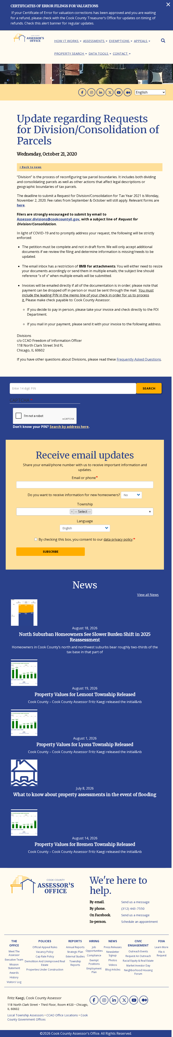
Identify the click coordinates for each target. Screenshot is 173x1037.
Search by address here (69, 426)
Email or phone (84, 477)
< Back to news (30, 167)
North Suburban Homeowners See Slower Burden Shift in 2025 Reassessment (85, 637)
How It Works (66, 41)
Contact (120, 53)
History (14, 977)
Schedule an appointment (139, 921)
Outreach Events (138, 951)
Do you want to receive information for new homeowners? (74, 495)
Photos (112, 960)
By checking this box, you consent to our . (86, 539)
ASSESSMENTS (94, 41)
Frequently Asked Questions (139, 359)
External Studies (75, 956)
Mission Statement (14, 966)
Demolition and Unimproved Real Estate (45, 963)
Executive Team (14, 959)
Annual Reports (75, 947)
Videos (113, 965)
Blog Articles (112, 969)
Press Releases (113, 947)
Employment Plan (93, 970)
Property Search (69, 53)
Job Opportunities (94, 949)
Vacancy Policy (44, 952)
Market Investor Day (138, 965)
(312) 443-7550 (133, 908)
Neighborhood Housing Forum (138, 972)
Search (149, 388)
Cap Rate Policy (45, 956)
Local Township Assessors (25, 1015)
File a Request (161, 953)
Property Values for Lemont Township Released (85, 694)
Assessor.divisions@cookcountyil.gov (48, 219)
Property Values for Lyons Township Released (84, 744)
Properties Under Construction (44, 969)
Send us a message (135, 902)
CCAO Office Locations (62, 1015)
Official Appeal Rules (44, 947)
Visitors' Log (14, 982)
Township (85, 504)
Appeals (141, 41)
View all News (148, 594)
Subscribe (50, 552)
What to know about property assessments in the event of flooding (84, 794)
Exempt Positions (94, 962)
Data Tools (99, 53)
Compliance (94, 955)
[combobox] (84, 512)
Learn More (161, 947)
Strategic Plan (75, 952)
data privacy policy (118, 539)
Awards (14, 973)
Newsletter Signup (112, 953)
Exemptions (119, 41)
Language (85, 521)
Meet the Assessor (14, 953)
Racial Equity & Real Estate (138, 960)
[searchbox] (94, 512)
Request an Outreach (138, 956)
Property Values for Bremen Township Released (85, 844)
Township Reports (75, 963)
